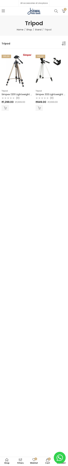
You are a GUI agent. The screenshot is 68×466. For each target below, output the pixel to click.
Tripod (5, 90)
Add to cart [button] (5, 108)
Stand (38, 29)
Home (20, 29)
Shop (29, 29)
